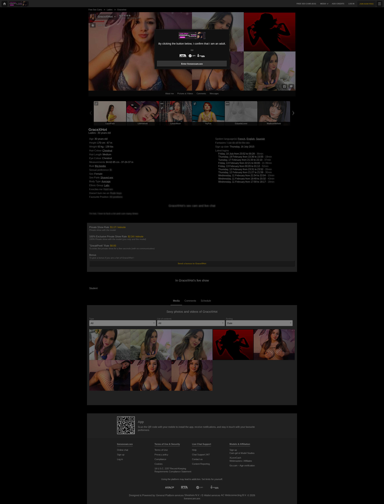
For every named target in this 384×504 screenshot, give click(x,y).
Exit (192, 50)
